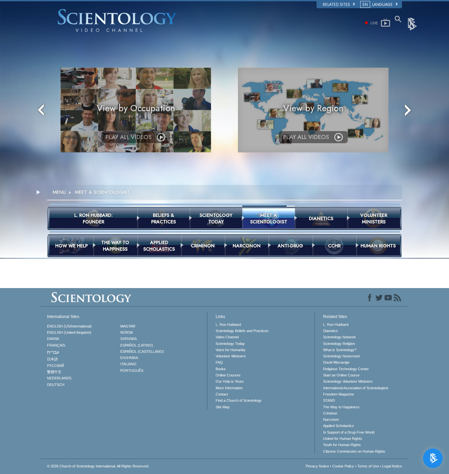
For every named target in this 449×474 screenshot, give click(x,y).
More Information (229, 388)
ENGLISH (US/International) (69, 326)
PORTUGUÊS (131, 370)
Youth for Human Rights (342, 445)
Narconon (331, 419)
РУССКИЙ (55, 366)
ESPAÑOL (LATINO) (136, 345)
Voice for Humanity (231, 350)
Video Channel (227, 337)
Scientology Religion (339, 344)
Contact (222, 394)
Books (221, 369)
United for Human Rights (342, 438)
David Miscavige (336, 362)
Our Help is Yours (230, 381)
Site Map (222, 407)
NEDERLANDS (59, 378)
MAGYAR (127, 326)
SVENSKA (128, 339)
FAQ (219, 362)
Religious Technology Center (346, 369)
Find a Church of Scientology (239, 400)
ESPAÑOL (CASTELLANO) (142, 351)
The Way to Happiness (341, 407)
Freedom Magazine (338, 394)
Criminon (330, 413)
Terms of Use (368, 466)
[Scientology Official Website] (413, 23)
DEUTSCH (55, 385)
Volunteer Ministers (231, 356)
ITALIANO (128, 364)
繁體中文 (54, 372)
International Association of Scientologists (356, 388)
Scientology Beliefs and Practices (242, 331)
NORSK (126, 332)
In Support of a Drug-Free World (348, 432)
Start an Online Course (341, 375)
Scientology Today (230, 344)
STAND (329, 400)
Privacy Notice (317, 466)
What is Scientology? (339, 350)
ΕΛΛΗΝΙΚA (129, 358)
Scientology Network (339, 337)
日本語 (52, 359)
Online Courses (228, 375)
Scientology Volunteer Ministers (348, 381)
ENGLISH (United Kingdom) (69, 332)
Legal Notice (392, 466)
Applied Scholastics (338, 426)
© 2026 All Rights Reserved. (98, 466)
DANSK (53, 339)
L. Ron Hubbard (228, 325)
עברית (53, 352)
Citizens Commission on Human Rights (354, 451)
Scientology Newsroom (341, 356)
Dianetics (330, 331)
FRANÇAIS (56, 345)
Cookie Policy (343, 466)
